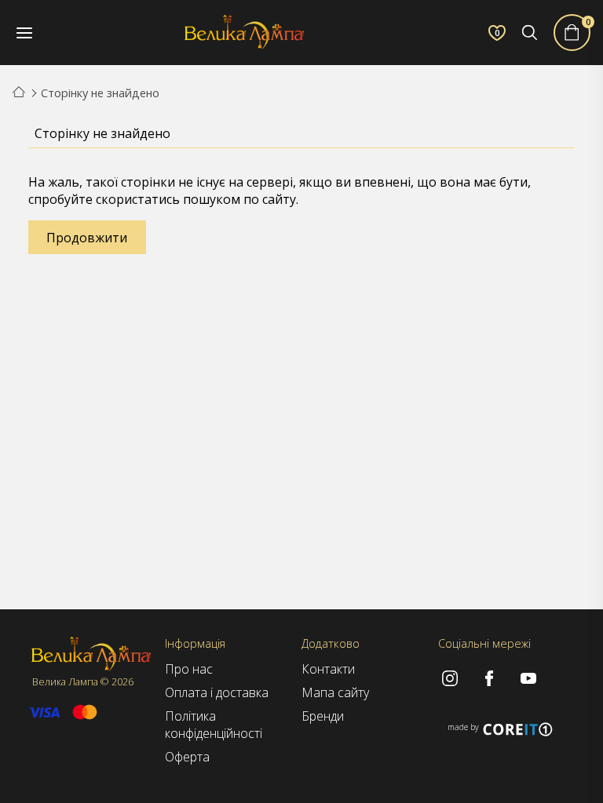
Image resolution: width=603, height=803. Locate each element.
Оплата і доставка (217, 692)
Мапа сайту (335, 692)
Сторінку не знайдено (100, 92)
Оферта (187, 756)
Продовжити (86, 237)
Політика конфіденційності (213, 724)
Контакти (328, 669)
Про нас (189, 669)
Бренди (323, 716)
